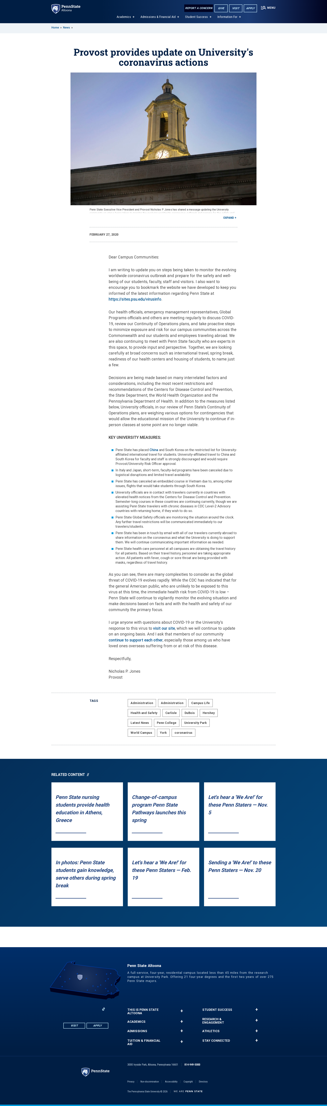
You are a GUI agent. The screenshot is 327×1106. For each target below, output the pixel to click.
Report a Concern (198, 8)
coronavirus (183, 732)
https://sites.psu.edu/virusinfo (135, 299)
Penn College (166, 723)
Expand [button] (228, 217)
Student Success (196, 17)
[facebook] (68, 1009)
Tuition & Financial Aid (144, 1042)
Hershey (209, 713)
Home (55, 27)
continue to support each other (136, 640)
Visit (235, 8)
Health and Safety (144, 713)
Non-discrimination (150, 1081)
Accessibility (171, 1081)
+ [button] (181, 1011)
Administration (142, 703)
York (163, 732)
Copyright (188, 1081)
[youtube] (85, 1009)
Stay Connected (216, 1040)
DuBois (190, 713)
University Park (195, 723)
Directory (203, 1081)
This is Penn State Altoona (143, 1011)
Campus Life (200, 703)
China (154, 450)
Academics (124, 17)
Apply (250, 8)
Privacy (130, 1081)
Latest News (140, 723)
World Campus (141, 732)
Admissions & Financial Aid (158, 17)
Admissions (137, 1031)
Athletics (211, 1031)
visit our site (164, 628)
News (66, 27)
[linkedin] (94, 1009)
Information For (227, 17)
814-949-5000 (192, 1064)
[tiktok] (103, 1009)
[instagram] (77, 1009)
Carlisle (171, 713)
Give (221, 8)
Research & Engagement (213, 1020)
